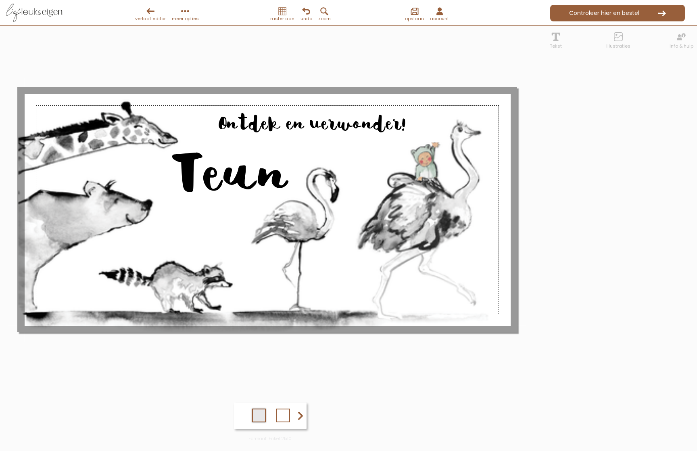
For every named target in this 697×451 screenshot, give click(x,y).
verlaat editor (150, 18)
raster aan (282, 18)
